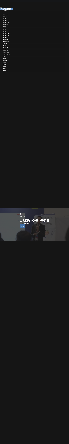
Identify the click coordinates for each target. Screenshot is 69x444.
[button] (5, 10)
